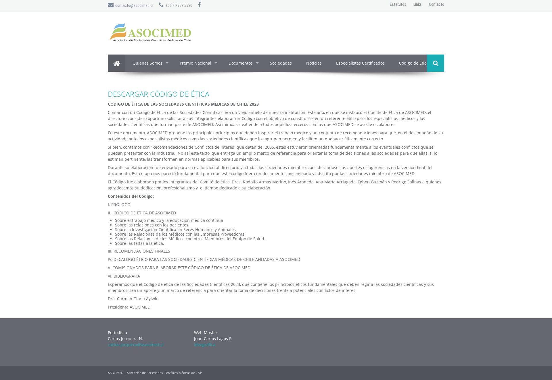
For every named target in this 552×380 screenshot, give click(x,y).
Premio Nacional (195, 63)
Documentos (241, 63)
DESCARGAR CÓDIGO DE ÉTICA (158, 94)
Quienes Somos (147, 63)
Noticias (314, 63)
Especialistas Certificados (360, 63)
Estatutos (398, 4)
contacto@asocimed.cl (133, 5)
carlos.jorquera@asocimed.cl (136, 344)
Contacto (436, 4)
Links (417, 4)
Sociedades (281, 63)
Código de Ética (414, 63)
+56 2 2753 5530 (178, 5)
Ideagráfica (204, 344)
